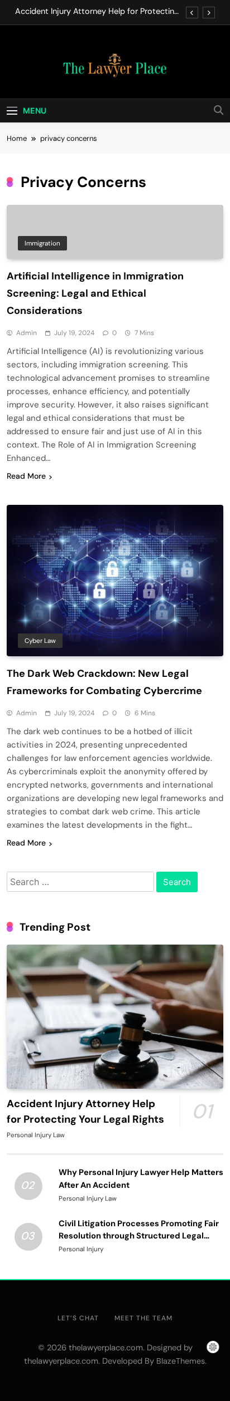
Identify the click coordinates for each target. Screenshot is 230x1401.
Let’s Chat (78, 1318)
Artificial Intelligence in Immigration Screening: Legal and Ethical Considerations (95, 293)
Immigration (42, 243)
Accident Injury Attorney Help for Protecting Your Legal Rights (97, 11)
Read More (26, 476)
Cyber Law (40, 640)
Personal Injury (81, 1249)
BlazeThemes (180, 1361)
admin (26, 332)
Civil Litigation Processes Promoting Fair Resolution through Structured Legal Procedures (139, 1235)
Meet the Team (143, 1318)
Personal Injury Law (36, 1135)
